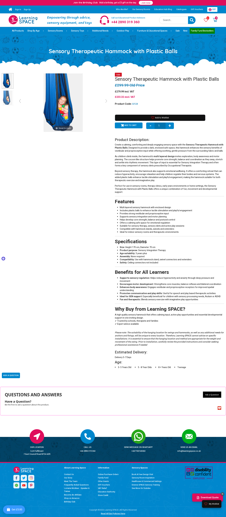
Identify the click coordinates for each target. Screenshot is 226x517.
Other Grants (103, 481)
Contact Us (69, 474)
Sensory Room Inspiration (143, 477)
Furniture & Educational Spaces (152, 30)
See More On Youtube (141, 488)
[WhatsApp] (16, 485)
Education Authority (106, 491)
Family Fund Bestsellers (202, 30)
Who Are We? (122, 9)
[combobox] (173, 20)
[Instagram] (31, 478)
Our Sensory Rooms (141, 9)
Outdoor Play (123, 30)
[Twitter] (24, 478)
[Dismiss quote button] (222, 494)
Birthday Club (69, 501)
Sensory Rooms (55, 30)
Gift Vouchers (197, 9)
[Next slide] (106, 101)
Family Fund (103, 477)
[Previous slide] (20, 101)
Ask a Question (212, 394)
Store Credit (103, 495)
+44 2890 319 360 (87, 451)
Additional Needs (100, 30)
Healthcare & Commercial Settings (147, 481)
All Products (18, 30)
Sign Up (27, 9)
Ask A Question (11, 375)
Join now (145, 3)
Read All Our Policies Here (113, 513)
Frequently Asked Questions (76, 484)
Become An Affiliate (72, 494)
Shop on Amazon (71, 498)
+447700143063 (138, 451)
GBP (214, 9)
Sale (178, 30)
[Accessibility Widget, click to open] (3, 258)
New (185, 30)
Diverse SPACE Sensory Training (146, 484)
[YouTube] (24, 485)
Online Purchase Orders (108, 474)
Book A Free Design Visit (142, 474)
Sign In (18, 9)
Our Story (68, 477)
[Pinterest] (31, 485)
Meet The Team (70, 481)
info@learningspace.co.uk (189, 451)
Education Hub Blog (163, 9)
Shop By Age (33, 30)
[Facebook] (16, 478)
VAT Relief (102, 488)
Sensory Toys (77, 30)
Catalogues (181, 9)
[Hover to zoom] (63, 102)
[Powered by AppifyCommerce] (219, 408)
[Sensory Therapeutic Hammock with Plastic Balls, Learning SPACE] (8, 81)
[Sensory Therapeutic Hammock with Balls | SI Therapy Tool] (23, 19)
